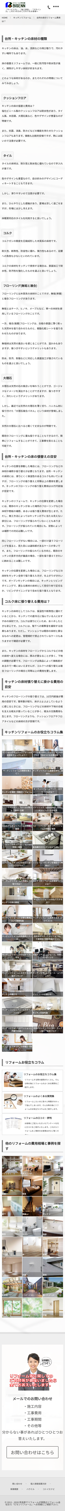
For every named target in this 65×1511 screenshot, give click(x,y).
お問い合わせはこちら (32, 1452)
